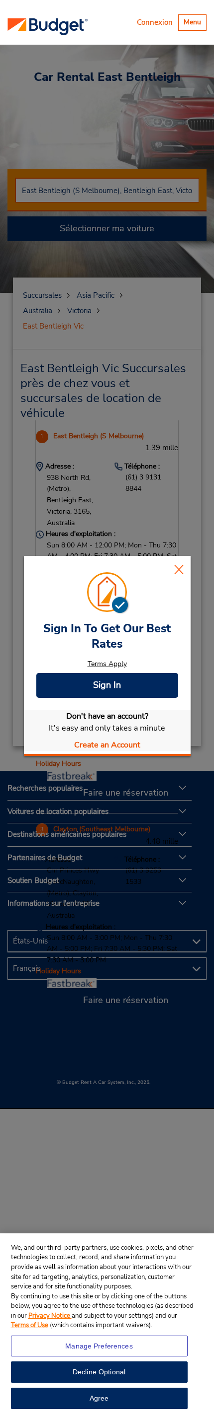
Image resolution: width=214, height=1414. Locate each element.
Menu (195, 23)
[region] (107, 1323)
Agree (99, 1398)
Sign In (107, 685)
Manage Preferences (99, 1346)
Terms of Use (29, 1325)
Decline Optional (99, 1372)
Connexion (155, 22)
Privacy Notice (50, 1315)
